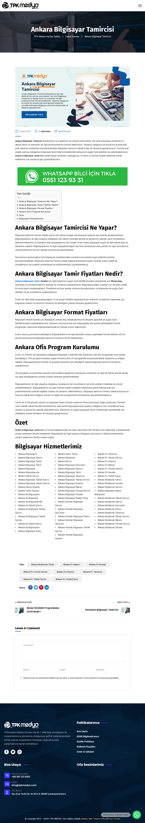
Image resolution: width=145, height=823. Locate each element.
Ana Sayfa (82, 731)
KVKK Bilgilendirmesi (88, 736)
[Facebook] (30, 587)
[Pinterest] (41, 587)
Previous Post (24, 602)
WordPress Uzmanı (111, 818)
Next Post (122, 602)
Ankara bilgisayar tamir (27, 281)
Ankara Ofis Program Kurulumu (34, 211)
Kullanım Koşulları (86, 746)
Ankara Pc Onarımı (65, 572)
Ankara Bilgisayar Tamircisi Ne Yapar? (38, 201)
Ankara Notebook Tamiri (42, 564)
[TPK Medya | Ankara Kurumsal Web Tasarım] (20, 5)
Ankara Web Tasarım (91, 818)
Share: (22, 587)
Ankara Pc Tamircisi (92, 572)
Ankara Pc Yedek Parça (67, 579)
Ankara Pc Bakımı (71, 564)
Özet (21, 215)
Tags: (21, 564)
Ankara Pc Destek (97, 564)
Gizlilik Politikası (85, 741)
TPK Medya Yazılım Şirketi (47, 36)
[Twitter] (36, 587)
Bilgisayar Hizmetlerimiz (31, 218)
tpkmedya (46, 131)
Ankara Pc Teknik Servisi (34, 579)
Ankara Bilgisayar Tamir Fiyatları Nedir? (39, 205)
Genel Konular (72, 36)
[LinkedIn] (46, 587)
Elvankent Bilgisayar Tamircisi (101, 609)
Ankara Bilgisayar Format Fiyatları (36, 208)
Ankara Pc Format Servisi (35, 572)
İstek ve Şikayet (85, 751)
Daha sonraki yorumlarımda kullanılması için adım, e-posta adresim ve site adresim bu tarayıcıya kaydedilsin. (71, 678)
